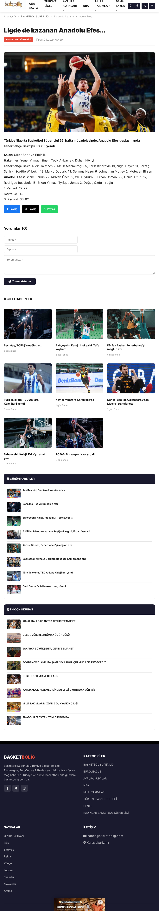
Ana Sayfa (10, 16)
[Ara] (131, 6)
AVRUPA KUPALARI (95, 778)
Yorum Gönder (21, 281)
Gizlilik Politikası (14, 836)
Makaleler (10, 884)
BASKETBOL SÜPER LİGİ (35, 16)
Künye (8, 863)
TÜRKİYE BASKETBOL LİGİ (100, 799)
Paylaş (13, 208)
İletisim (8, 870)
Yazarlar (9, 877)
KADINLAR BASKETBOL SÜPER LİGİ (106, 812)
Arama (8, 890)
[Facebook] (137, 6)
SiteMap (9, 849)
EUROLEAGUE (92, 771)
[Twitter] (145, 6)
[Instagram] (152, 6)
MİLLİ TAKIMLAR (94, 792)
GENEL (87, 806)
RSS (6, 842)
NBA (86, 5)
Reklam (8, 856)
